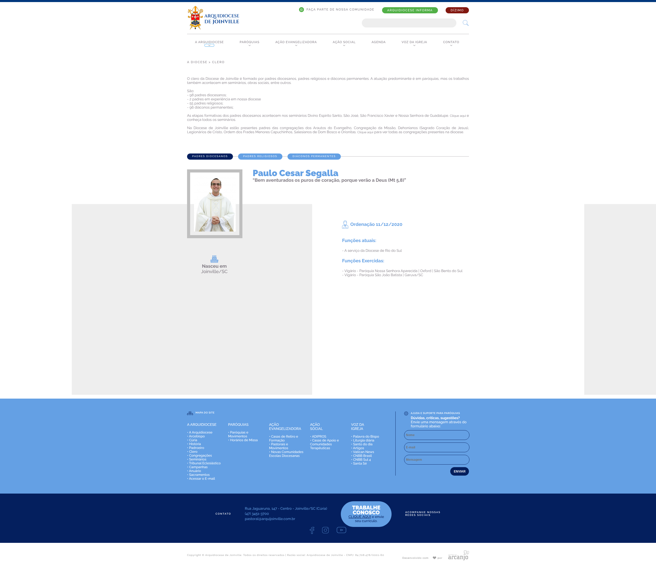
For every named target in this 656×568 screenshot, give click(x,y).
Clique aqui (458, 116)
